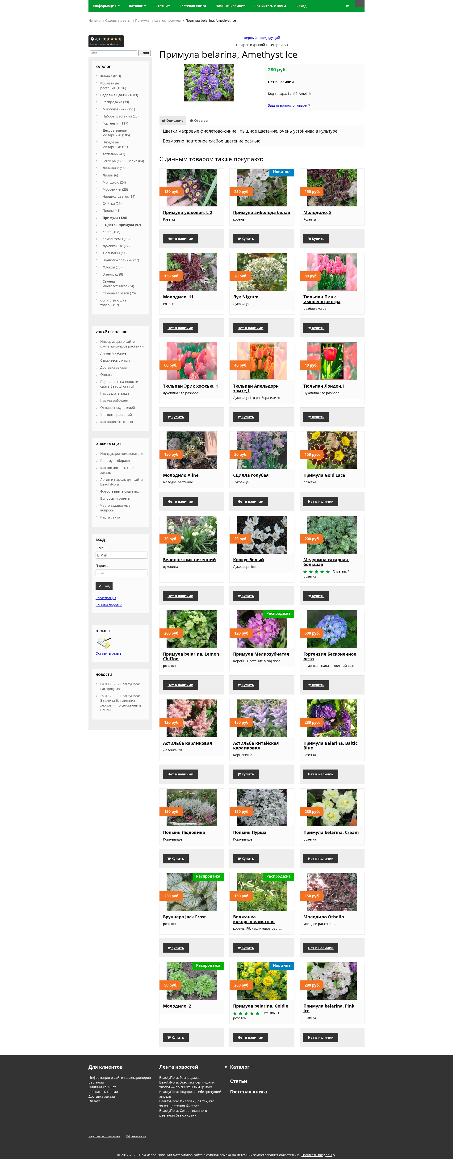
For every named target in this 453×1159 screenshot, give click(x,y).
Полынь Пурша (249, 832)
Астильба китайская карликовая (256, 745)
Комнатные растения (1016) (113, 85)
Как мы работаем (114, 400)
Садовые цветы (117, 20)
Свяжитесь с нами (115, 360)
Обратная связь (136, 1136)
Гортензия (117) (115, 123)
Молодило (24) (114, 182)
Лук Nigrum (246, 297)
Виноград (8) (113, 274)
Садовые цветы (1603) (119, 95)
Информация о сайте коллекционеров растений (122, 343)
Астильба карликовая (187, 743)
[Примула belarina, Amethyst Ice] (209, 82)
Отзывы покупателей (117, 407)
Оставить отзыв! (109, 653)
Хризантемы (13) (116, 239)
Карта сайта (110, 517)
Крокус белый (248, 559)
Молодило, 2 (177, 1006)
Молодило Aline (181, 475)
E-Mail (100, 548)
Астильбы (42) (114, 154)
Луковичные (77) (116, 246)
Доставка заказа (113, 367)
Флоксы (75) (112, 267)
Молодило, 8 (317, 212)
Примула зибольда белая (261, 212)
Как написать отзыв (116, 421)
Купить (247, 238)
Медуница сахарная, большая (326, 562)
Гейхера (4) (112, 161)
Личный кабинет (114, 353)
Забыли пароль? (109, 605)
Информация (105, 6)
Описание (174, 120)
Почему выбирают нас (118, 460)
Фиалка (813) (110, 76)
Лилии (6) (110, 175)
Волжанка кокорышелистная (254, 919)
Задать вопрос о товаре (287, 105)
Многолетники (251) (119, 109)
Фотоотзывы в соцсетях (119, 491)
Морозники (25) (115, 189)
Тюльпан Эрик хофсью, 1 (190, 386)
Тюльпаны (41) (114, 253)
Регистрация (106, 598)
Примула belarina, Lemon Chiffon (191, 656)
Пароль (102, 565)
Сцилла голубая (251, 475)
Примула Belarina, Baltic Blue (330, 745)
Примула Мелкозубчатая (261, 654)
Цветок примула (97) (123, 224)
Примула (142, 20)
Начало (94, 20)
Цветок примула (167, 20)
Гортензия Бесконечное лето (329, 656)
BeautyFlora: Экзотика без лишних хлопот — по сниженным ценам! (120, 703)
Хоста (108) (111, 232)
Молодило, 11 (178, 297)
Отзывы (200, 120)
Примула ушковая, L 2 (187, 212)
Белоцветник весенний (189, 559)
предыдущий (269, 37)
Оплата (106, 374)
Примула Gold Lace (324, 475)
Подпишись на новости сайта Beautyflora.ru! (119, 384)
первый (250, 37)
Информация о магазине (104, 1136)
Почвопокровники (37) (121, 260)
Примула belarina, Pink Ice (328, 1008)
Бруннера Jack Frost (184, 917)
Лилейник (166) (115, 168)
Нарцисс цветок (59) (119, 196)
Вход (105, 586)
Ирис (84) (136, 161)
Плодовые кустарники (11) (115, 144)
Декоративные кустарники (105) (116, 132)
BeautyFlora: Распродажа (179, 1077)
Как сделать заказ (114, 393)
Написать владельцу (318, 1155)
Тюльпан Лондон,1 (324, 386)
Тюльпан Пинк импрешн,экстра (321, 299)
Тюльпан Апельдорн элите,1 (256, 388)
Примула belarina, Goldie (260, 1006)
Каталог (136, 6)
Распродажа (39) (116, 102)
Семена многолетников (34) (118, 283)
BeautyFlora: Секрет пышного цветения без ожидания (183, 1112)
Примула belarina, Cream (331, 832)
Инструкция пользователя (121, 453)
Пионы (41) (111, 210)
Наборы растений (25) (120, 116)
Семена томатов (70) (119, 293)
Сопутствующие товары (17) (113, 302)
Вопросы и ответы (115, 498)
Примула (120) (115, 217)
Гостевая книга (248, 1091)
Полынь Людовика (184, 832)
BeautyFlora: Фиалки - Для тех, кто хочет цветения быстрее (186, 1103)
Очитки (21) (112, 203)
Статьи (161, 6)
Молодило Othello (323, 917)
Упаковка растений (116, 414)
